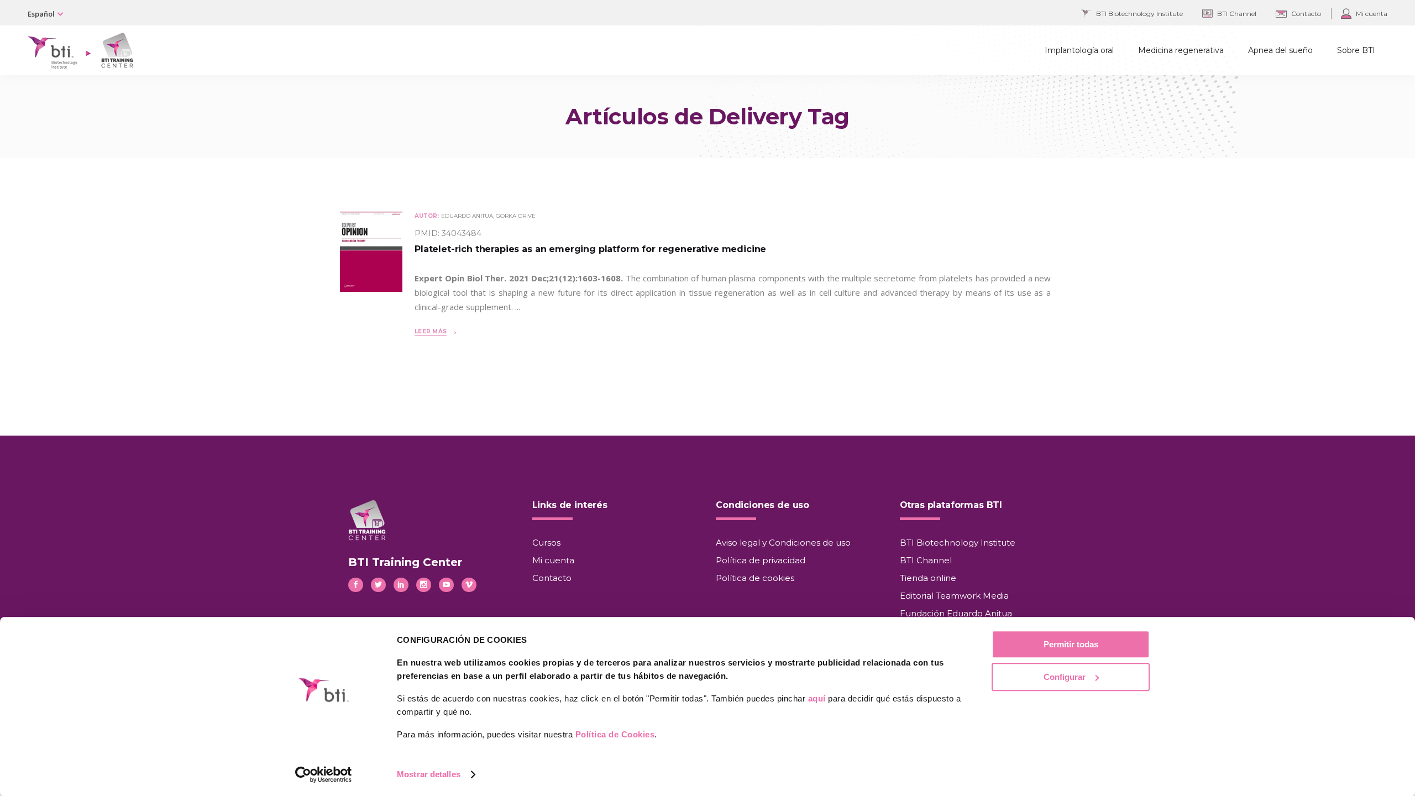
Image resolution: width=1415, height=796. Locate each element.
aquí (817, 698)
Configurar (1065, 677)
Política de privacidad (760, 560)
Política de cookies (755, 578)
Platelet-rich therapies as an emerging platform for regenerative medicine (590, 249)
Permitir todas (1071, 644)
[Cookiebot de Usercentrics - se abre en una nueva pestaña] (323, 774)
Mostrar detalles (428, 774)
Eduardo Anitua (467, 215)
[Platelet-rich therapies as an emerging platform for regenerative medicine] (371, 289)
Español (41, 14)
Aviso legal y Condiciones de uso (783, 542)
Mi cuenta (553, 560)
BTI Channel (926, 560)
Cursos (546, 542)
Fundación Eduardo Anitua (956, 613)
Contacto (552, 578)
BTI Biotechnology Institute (957, 542)
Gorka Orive (516, 215)
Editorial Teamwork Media (954, 595)
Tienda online (928, 578)
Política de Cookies (615, 734)
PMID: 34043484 (448, 233)
